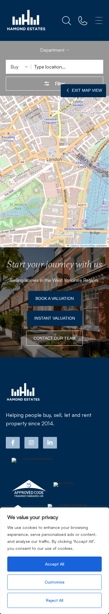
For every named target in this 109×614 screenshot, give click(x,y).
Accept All (54, 563)
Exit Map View (86, 90)
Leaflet (72, 245)
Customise (55, 581)
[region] (54, 560)
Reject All (54, 600)
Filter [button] (60, 84)
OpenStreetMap (87, 245)
